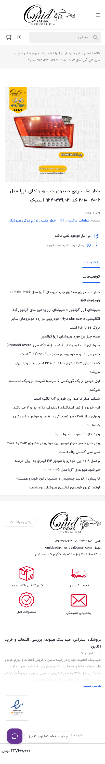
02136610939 (64, 541)
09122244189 (83, 541)
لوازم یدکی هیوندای (77, 53)
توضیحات (91, 262)
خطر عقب (48, 220)
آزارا (57, 53)
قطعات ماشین (78, 220)
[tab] (91, 262)
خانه (97, 53)
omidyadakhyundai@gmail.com (68, 548)
